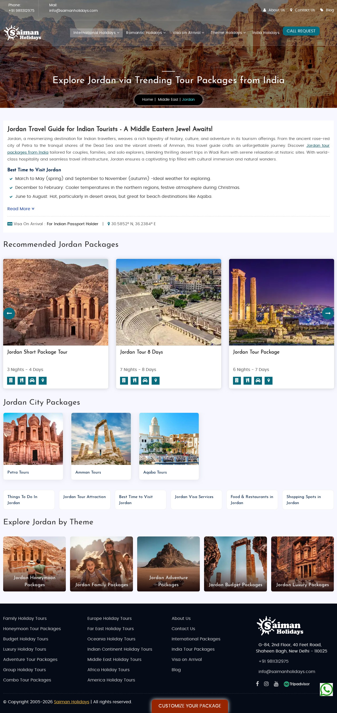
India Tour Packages (193, 649)
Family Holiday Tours (25, 618)
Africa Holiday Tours (108, 670)
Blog (330, 10)
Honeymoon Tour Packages (32, 629)
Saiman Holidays (71, 702)
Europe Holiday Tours (109, 618)
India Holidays (265, 33)
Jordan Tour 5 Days (254, 352)
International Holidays (95, 33)
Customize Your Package (189, 706)
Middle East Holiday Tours (114, 659)
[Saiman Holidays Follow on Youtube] (276, 684)
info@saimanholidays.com (73, 11)
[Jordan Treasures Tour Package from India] (55, 302)
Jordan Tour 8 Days (28, 352)
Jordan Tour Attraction (84, 497)
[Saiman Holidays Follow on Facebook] (257, 684)
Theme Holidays (227, 33)
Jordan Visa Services (194, 497)
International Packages (196, 639)
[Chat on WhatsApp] (326, 689)
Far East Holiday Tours (110, 629)
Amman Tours (88, 472)
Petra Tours (18, 472)
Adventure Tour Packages (30, 659)
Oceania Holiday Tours (111, 639)
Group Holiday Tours (24, 670)
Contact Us (305, 10)
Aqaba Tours (155, 472)
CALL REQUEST (301, 31)
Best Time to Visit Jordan (34, 170)
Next (328, 313)
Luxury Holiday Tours (24, 649)
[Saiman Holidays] (24, 33)
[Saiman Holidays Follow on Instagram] (266, 684)
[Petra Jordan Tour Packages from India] (33, 439)
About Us (277, 10)
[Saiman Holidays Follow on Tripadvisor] (297, 684)
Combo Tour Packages (27, 680)
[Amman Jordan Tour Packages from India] (101, 439)
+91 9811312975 (21, 11)
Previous (9, 313)
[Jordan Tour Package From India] (168, 302)
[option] (168, 326)
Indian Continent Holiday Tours (119, 649)
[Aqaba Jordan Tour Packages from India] (169, 439)
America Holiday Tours (111, 680)
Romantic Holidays (144, 33)
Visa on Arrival (187, 33)
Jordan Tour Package (143, 352)
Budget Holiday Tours (25, 639)
